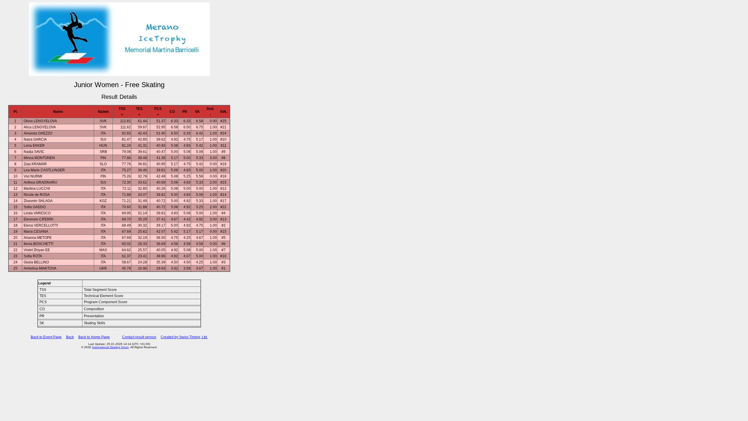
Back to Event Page (46, 337)
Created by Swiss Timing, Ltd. (184, 337)
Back (70, 337)
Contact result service (139, 337)
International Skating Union (110, 347)
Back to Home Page (94, 337)
